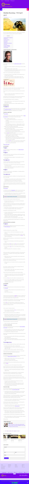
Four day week (6, 47)
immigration (13, 190)
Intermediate (7, 0)
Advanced (13, 0)
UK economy (6, 40)
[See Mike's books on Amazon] (21, 475)
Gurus (16, 472)
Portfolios (20, 472)
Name (5, 452)
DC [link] (15, 243)
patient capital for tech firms (12, 356)
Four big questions (6, 39)
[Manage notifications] (27, 482)
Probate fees (6, 38)
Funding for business (7, 46)
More (26, 472)
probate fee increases (8, 109)
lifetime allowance (7, 226)
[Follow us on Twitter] (20, 475)
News (4, 9)
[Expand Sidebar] (1, 9)
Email (16, 452)
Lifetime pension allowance (8, 43)
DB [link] (10, 243)
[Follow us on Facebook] (22, 475)
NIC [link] (15, 296)
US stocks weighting (7, 45)
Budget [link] (16, 295)
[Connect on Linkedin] (26, 475)
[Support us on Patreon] (25, 475)
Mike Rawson (6, 17)
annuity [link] (22, 235)
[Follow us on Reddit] (24, 475)
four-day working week (15, 389)
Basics (2, 0)
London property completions (8, 37)
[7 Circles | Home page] (7, 5)
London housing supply (17, 63)
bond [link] (8, 132)
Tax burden (5, 44)
